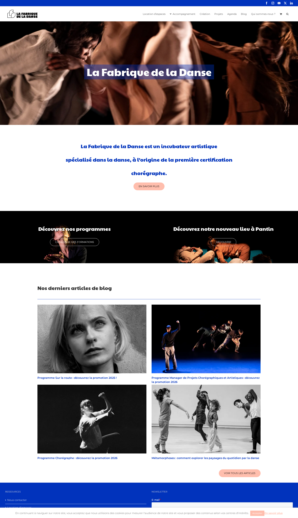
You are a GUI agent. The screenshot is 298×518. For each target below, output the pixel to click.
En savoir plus (273, 513)
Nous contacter (17, 500)
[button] (287, 13)
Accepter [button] (257, 513)
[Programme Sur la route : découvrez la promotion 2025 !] (91, 339)
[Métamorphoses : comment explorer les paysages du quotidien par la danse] (206, 419)
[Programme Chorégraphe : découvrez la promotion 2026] (91, 419)
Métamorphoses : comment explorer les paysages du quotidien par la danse (205, 458)
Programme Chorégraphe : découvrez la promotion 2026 (77, 458)
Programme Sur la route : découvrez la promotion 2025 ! (77, 377)
